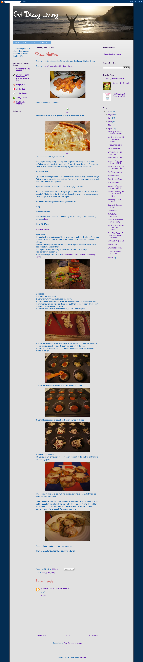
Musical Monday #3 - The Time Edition (116, 167)
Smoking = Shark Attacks (114, 79)
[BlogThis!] (67, 569)
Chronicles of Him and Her (115, 153)
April (110, 128)
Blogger (83, 657)
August (111, 115)
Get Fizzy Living (114, 148)
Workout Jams (44, 42)
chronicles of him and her (23, 70)
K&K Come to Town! (115, 157)
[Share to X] (69, 569)
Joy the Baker (21, 89)
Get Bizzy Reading (115, 172)
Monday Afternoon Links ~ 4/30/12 (115, 132)
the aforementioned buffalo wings (58, 66)
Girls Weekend (113, 183)
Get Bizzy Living (35, 14)
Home (17, 42)
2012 (108, 112)
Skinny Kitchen (21, 98)
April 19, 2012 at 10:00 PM (58, 589)
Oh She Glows (21, 93)
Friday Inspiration (115, 145)
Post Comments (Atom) (73, 643)
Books (25, 42)
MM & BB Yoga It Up (116, 241)
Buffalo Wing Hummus (113, 215)
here (46, 219)
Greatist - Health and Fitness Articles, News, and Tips (23, 77)
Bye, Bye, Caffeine (115, 179)
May (110, 125)
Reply (43, 595)
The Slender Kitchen (20, 103)
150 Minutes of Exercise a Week (119, 95)
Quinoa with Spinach (121, 83)
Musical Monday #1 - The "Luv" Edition (116, 227)
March (111, 258)
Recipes (33, 42)
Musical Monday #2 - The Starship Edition (116, 194)
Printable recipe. (42, 229)
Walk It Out (112, 244)
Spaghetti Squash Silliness (115, 206)
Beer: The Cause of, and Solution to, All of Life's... (115, 235)
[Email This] (65, 569)
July (110, 118)
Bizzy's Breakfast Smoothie (114, 252)
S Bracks (44, 589)
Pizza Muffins (113, 176)
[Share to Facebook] (71, 569)
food (43, 573)
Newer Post (42, 635)
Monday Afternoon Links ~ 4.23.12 (115, 162)
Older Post (93, 635)
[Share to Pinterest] (73, 569)
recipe (53, 573)
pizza (48, 573)
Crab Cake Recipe (115, 248)
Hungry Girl (20, 85)
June (110, 122)
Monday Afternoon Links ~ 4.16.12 (115, 187)
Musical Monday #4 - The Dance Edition (116, 139)
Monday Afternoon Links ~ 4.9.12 (115, 221)
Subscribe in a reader (112, 54)
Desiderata (112, 211)
